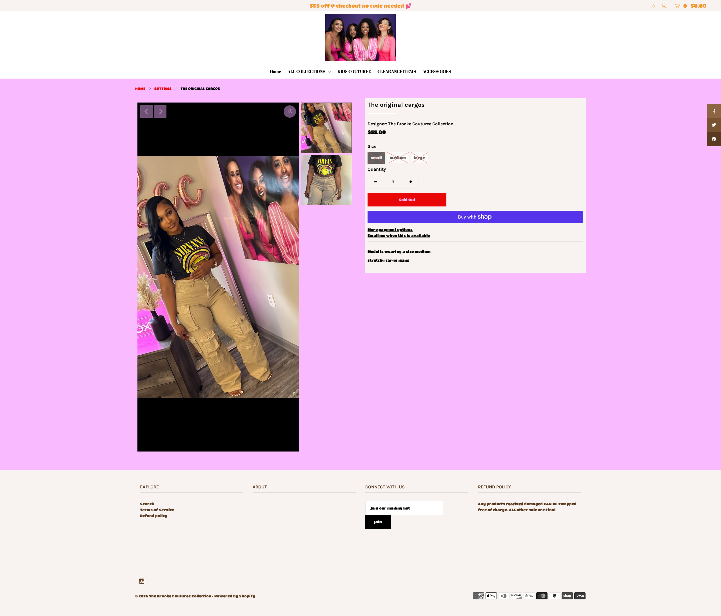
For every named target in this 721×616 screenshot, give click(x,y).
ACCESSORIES (436, 71)
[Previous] (146, 111)
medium (398, 157)
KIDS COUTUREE (354, 71)
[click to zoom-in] (290, 111)
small (376, 157)
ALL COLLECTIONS (307, 71)
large (419, 157)
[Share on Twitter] (714, 125)
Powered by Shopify (234, 596)
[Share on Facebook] (714, 111)
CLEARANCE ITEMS (396, 71)
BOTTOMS (163, 88)
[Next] (160, 111)
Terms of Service (157, 510)
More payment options (390, 229)
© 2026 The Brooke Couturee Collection (173, 596)
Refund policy (153, 515)
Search (147, 504)
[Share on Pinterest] (714, 139)
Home (275, 71)
